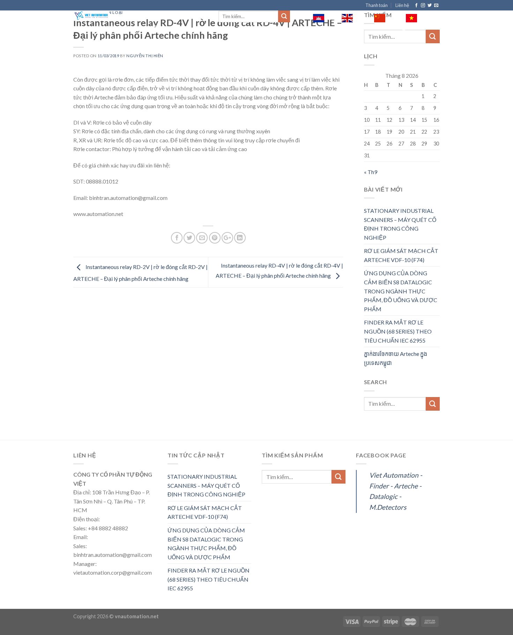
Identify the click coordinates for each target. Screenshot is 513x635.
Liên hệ (402, 5)
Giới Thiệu (119, 28)
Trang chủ (87, 28)
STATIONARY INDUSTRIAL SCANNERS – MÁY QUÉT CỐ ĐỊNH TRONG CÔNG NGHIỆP (400, 224)
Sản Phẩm (149, 28)
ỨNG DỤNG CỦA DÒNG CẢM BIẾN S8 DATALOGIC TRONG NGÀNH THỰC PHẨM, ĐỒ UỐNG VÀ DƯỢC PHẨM (400, 291)
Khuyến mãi (252, 28)
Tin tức (203, 28)
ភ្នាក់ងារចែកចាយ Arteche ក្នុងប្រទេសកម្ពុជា (395, 358)
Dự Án (225, 28)
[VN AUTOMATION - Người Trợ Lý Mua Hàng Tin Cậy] (140, 15)
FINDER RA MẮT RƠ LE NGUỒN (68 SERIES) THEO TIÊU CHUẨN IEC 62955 (398, 331)
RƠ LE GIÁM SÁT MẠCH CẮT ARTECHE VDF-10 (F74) (401, 255)
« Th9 (370, 172)
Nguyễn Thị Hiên (144, 55)
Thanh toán (376, 5)
